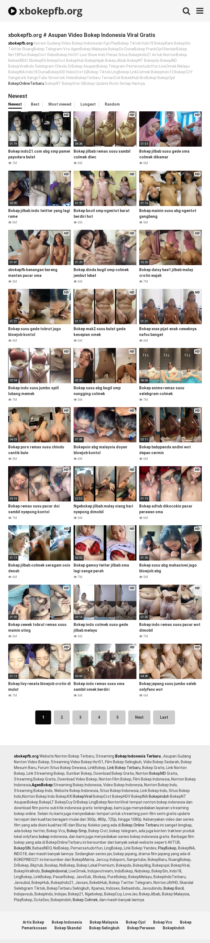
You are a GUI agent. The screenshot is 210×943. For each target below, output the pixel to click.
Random (112, 104)
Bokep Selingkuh (104, 928)
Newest (15, 104)
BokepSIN (22, 848)
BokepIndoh (174, 928)
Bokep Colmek (85, 900)
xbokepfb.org (49, 11)
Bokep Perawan (141, 928)
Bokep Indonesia (67, 922)
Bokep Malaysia (104, 922)
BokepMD (157, 773)
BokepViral (82, 796)
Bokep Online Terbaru (140, 825)
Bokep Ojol (135, 922)
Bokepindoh (159, 796)
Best (35, 104)
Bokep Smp (77, 831)
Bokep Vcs (162, 922)
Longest (88, 104)
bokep (44, 836)
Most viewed (59, 104)
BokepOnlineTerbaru (26, 83)
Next (139, 717)
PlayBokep (167, 848)
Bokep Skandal (67, 928)
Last (164, 717)
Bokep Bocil (174, 888)
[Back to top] (191, 926)
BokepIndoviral (54, 871)
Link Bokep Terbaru (124, 767)
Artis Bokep (33, 922)
